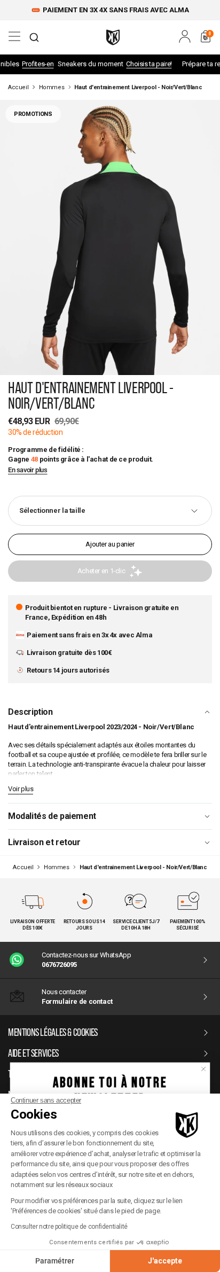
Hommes (52, 87)
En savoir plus (28, 470)
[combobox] (34, 37)
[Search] (34, 37)
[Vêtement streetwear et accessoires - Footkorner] (113, 37)
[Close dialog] (204, 1069)
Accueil (18, 87)
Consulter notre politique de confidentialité (69, 1226)
